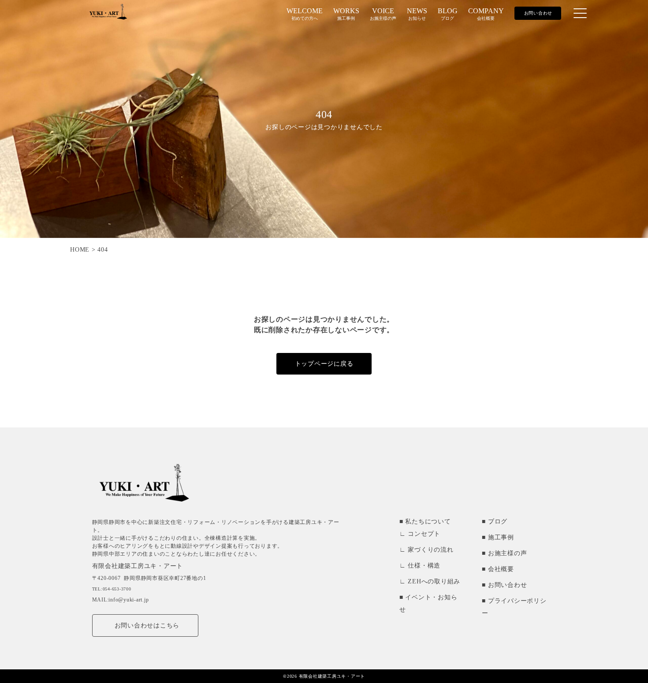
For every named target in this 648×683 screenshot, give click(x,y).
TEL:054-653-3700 (111, 588)
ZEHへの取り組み (434, 581)
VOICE (383, 14)
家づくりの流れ (430, 549)
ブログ (497, 521)
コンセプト (424, 534)
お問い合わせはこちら (147, 625)
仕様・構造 (424, 565)
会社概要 (501, 569)
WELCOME (305, 14)
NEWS (417, 14)
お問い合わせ (507, 585)
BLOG (448, 14)
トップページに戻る (324, 363)
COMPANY (486, 14)
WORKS (346, 14)
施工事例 (501, 537)
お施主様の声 (507, 553)
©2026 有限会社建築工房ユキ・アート (324, 676)
